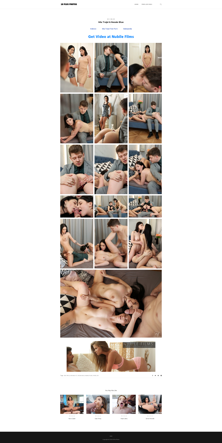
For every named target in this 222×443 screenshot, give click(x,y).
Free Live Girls (147, 4)
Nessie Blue (81, 376)
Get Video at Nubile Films (111, 37)
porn (94, 376)
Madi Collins (124, 418)
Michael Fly (73, 376)
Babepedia (127, 28)
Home (136, 4)
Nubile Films (88, 376)
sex (98, 376)
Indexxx (93, 28)
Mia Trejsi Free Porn (110, 28)
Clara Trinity (98, 418)
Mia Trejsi (67, 376)
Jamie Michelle (150, 418)
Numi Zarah (72, 418)
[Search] (161, 4)
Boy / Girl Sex (111, 19)
